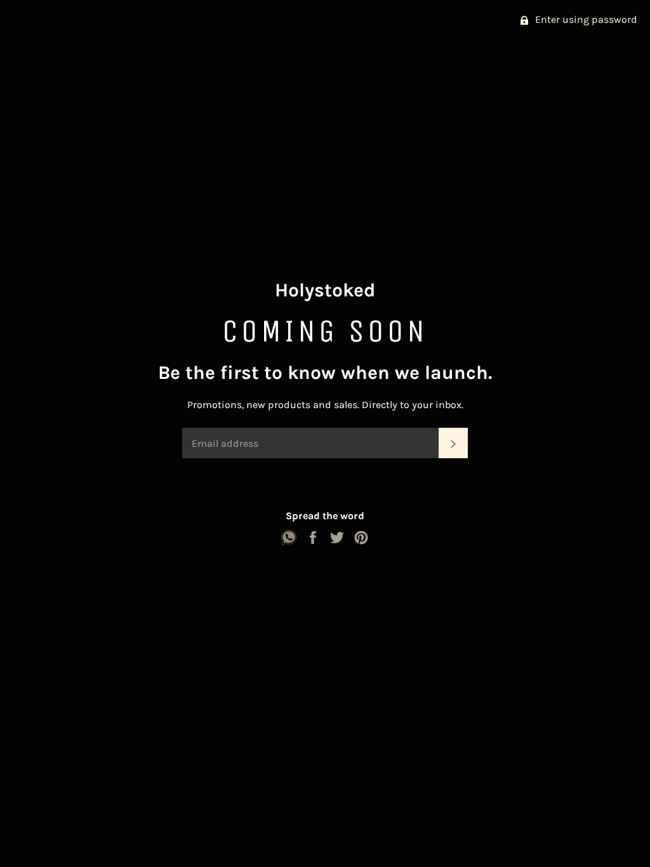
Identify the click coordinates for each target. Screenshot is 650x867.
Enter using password (585, 19)
